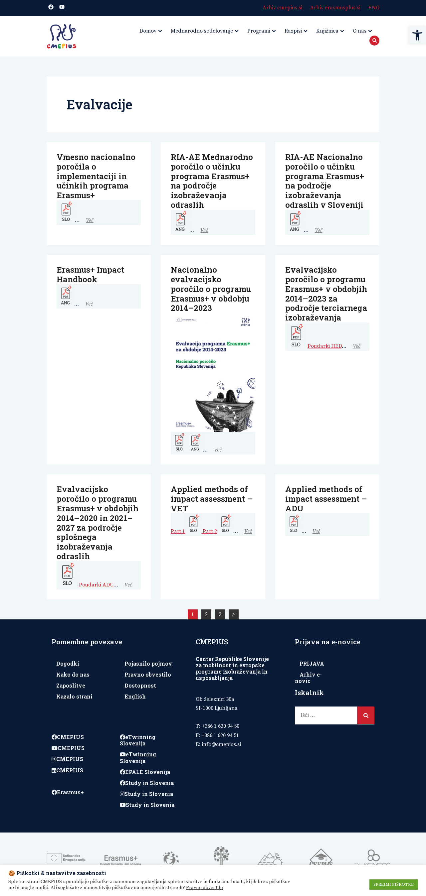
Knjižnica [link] (327, 31)
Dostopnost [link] (140, 685)
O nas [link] (359, 31)
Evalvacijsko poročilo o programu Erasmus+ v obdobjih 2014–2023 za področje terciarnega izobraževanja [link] (326, 293)
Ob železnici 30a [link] (215, 699)
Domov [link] (147, 31)
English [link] (135, 696)
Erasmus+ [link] (70, 792)
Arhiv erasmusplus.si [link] (335, 7)
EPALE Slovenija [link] (147, 771)
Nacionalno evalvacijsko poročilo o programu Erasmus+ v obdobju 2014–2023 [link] (211, 288)
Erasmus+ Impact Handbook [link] (90, 274)
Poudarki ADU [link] (96, 584)
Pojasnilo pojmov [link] (148, 663)
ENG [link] (373, 7)
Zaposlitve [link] (70, 685)
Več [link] (90, 220)
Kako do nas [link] (73, 674)
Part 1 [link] (178, 531)
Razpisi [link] (293, 31)
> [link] (233, 614)
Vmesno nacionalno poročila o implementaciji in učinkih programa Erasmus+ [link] (96, 176)
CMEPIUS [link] (70, 736)
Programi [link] (258, 31)
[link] (417, 35)
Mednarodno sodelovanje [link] (202, 31)
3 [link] (220, 614)
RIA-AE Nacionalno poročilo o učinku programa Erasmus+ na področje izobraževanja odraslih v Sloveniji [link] (324, 181)
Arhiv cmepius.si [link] (282, 7)
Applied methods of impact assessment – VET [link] (212, 499)
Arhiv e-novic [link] (308, 677)
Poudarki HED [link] (325, 346)
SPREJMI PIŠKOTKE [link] (393, 884)
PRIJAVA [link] (312, 663)
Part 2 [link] (210, 531)
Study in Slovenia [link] (149, 782)
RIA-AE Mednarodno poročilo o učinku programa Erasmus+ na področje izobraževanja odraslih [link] (212, 181)
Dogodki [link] (67, 663)
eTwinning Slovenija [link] (137, 740)
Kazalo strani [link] (74, 696)
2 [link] (206, 614)
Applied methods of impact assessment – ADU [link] (326, 499)
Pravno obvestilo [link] (147, 674)
